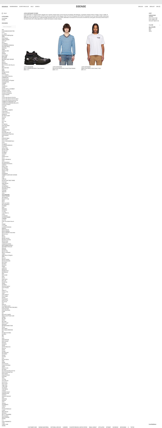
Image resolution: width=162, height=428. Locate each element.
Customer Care (32, 423)
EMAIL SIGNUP (92, 423)
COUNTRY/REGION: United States (78, 423)
